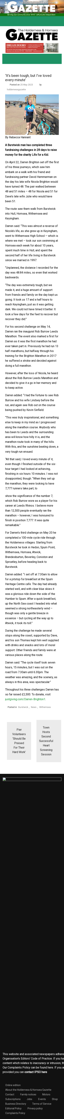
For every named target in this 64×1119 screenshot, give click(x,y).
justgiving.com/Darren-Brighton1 (25, 699)
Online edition (13, 1085)
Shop (55, 1099)
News (33, 707)
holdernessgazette (16, 89)
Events (42, 1099)
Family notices (28, 1094)
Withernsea (45, 707)
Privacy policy (35, 1108)
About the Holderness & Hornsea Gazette (28, 1089)
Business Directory (15, 1103)
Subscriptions (13, 1099)
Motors (46, 1094)
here (50, 1067)
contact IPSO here (36, 1072)
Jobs (29, 1099)
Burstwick (23, 707)
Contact (9, 1094)
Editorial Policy (13, 1108)
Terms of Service (41, 1103)
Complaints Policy (15, 1113)
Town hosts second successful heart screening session (46, 741)
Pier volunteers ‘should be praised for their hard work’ (19, 741)
